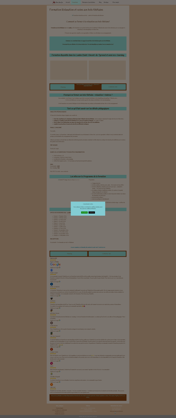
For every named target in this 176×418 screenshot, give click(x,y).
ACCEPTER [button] (84, 212)
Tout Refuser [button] (91, 212)
